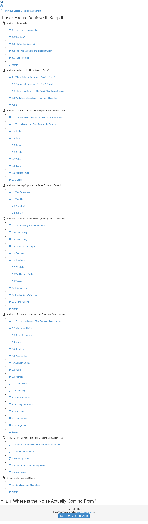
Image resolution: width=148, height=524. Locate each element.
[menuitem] (1, 6)
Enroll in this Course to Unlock (74, 515)
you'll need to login (85, 511)
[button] (1, 2)
